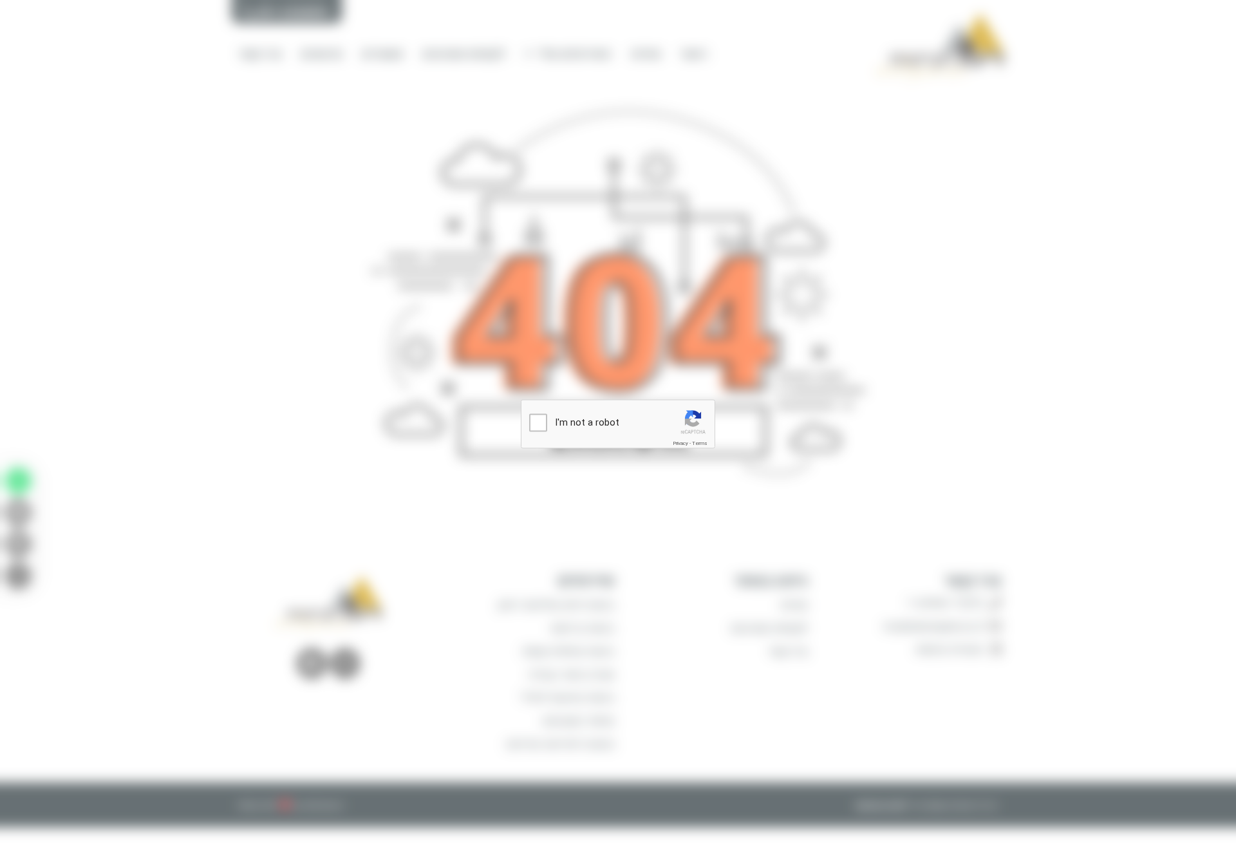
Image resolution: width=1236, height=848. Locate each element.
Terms (699, 443)
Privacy (680, 443)
